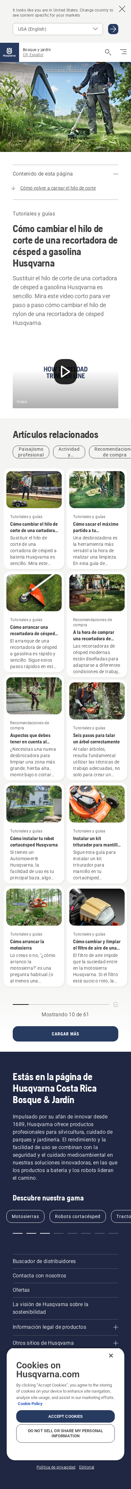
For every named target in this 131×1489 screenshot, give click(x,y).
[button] (18, 1233)
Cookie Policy (30, 1403)
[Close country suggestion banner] (122, 9)
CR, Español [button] (33, 55)
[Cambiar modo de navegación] (123, 52)
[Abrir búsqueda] (108, 52)
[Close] (111, 1355)
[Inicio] (9, 52)
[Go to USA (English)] (113, 29)
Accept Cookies (65, 1416)
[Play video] (65, 373)
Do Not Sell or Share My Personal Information (65, 1433)
